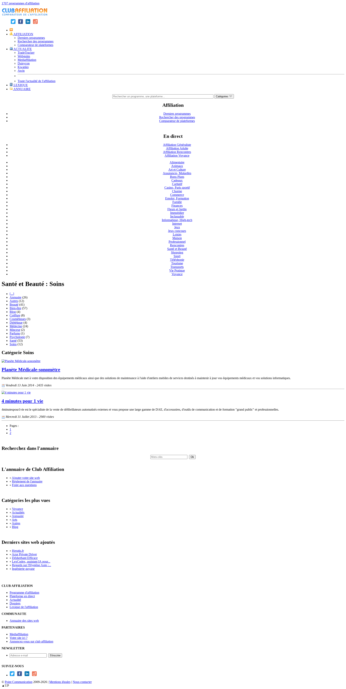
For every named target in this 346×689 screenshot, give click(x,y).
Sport (177, 256)
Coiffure (15, 315)
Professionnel (177, 241)
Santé (13, 340)
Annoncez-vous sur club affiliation (31, 641)
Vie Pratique (177, 270)
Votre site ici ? (18, 638)
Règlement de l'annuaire (27, 481)
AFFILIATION (23, 34)
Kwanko (23, 67)
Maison (177, 238)
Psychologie (17, 337)
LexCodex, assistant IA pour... (31, 561)
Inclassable (177, 216)
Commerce (177, 194)
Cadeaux (177, 180)
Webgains (24, 56)
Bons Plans (177, 176)
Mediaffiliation (27, 59)
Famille (177, 202)
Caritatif (177, 184)
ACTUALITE (22, 49)
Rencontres (177, 245)
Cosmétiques (18, 319)
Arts (14, 519)
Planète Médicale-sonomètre (31, 369)
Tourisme (177, 263)
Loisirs (177, 234)
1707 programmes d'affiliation (20, 3)
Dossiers (15, 603)
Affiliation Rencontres (177, 152)
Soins (13, 344)
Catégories (222, 96)
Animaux (177, 166)
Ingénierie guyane (23, 568)
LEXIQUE (20, 85)
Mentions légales (59, 682)
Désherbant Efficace (25, 558)
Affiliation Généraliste (177, 144)
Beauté (14, 304)
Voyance (177, 274)
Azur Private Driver (24, 554)
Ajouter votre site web (26, 477)
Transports (177, 267)
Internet (177, 223)
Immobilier (177, 213)
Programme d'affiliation (24, 592)
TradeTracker (26, 52)
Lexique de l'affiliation (24, 607)
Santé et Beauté (177, 249)
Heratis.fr (18, 550)
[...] (12, 293)
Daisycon (24, 63)
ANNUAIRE (22, 89)
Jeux (177, 227)
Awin (21, 70)
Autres (14, 301)
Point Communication (18, 682)
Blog (13, 311)
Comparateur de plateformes (35, 45)
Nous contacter (82, 682)
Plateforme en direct (22, 596)
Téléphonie (177, 259)
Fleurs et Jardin (177, 209)
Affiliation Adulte (177, 148)
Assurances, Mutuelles (177, 173)
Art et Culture (177, 169)
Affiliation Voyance (177, 155)
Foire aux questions (24, 485)
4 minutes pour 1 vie (22, 401)
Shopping (177, 252)
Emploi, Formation (177, 198)
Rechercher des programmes (35, 41)
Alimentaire (177, 162)
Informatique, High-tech (177, 220)
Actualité (15, 599)
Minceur (15, 329)
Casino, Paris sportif (177, 187)
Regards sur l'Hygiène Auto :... (31, 565)
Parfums (15, 333)
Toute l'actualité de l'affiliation (36, 81)
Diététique (16, 322)
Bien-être (15, 308)
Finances (177, 205)
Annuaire (15, 297)
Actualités (18, 512)
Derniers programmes (31, 37)
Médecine (16, 326)
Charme (177, 191)
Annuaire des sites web (24, 620)
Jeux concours (177, 231)
